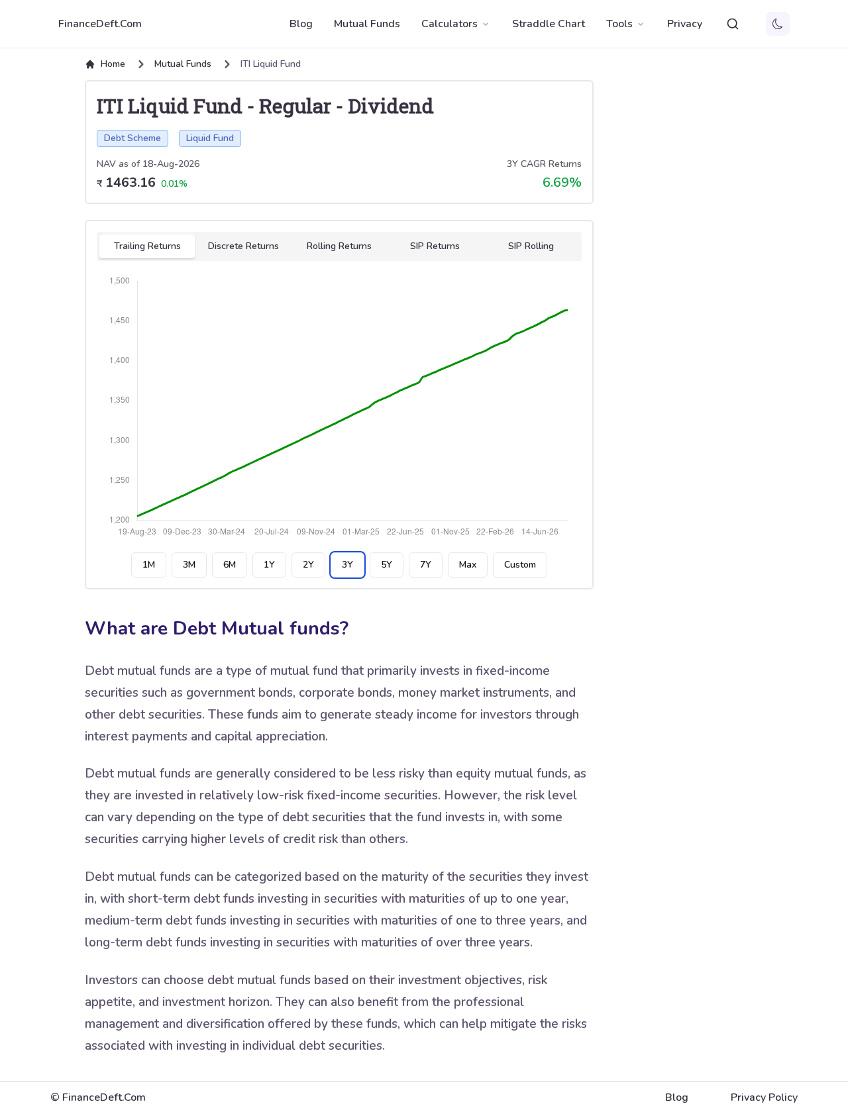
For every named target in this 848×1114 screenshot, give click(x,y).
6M (229, 564)
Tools (619, 24)
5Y (386, 564)
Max (467, 564)
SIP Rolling (531, 246)
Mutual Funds (367, 24)
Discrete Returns (243, 246)
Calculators (449, 24)
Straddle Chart (548, 24)
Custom (520, 564)
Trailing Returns (147, 246)
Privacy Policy (764, 1097)
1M (148, 564)
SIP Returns (435, 246)
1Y (269, 564)
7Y (425, 564)
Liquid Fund (210, 138)
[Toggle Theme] (778, 24)
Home (113, 64)
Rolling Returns (339, 246)
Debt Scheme (132, 138)
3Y (347, 564)
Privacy (684, 24)
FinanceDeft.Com (100, 24)
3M (189, 564)
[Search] (733, 24)
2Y (308, 564)
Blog (301, 24)
